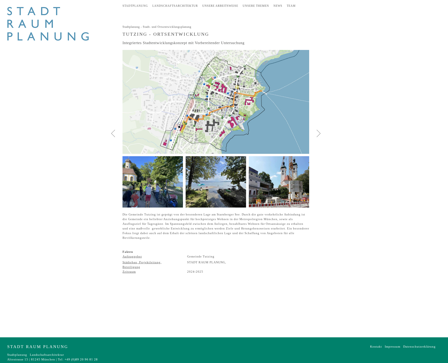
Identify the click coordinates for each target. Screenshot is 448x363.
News (277, 5)
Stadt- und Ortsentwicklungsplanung (167, 26)
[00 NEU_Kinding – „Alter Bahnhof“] (113, 133)
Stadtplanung (135, 5)
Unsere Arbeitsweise (220, 5)
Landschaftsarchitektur (175, 5)
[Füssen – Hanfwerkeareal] (318, 133)
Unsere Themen (256, 5)
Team (291, 5)
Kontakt (376, 346)
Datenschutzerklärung (419, 346)
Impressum (392, 346)
